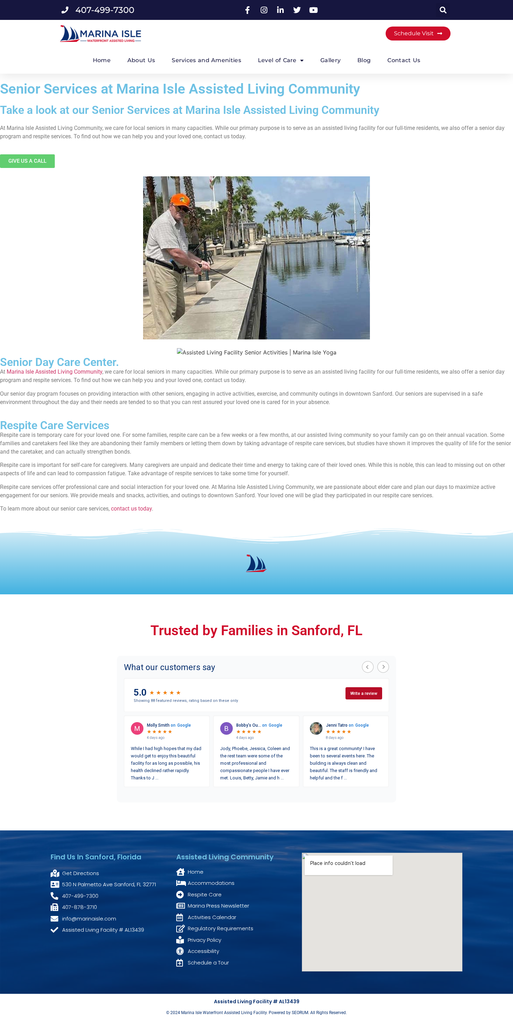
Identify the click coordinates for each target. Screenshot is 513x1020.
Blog (364, 60)
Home (102, 60)
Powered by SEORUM (288, 1012)
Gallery (330, 60)
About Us (141, 60)
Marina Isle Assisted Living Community (54, 371)
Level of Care (277, 60)
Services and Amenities (206, 60)
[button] (443, 10)
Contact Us (403, 60)
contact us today (131, 508)
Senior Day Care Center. (59, 362)
